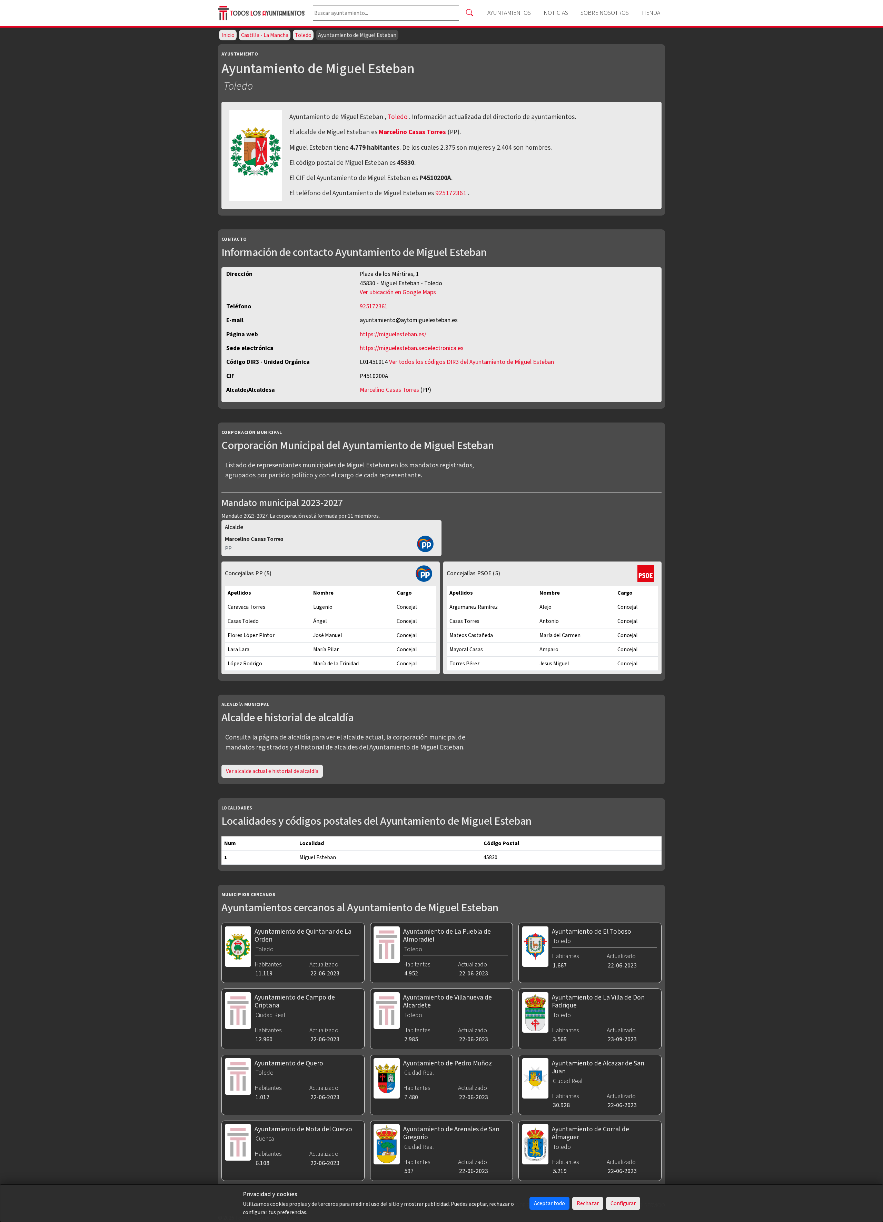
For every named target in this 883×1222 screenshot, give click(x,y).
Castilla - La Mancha (264, 35)
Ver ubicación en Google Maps (398, 292)
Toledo (303, 35)
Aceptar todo (549, 1203)
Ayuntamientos (509, 13)
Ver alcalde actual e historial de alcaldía (272, 771)
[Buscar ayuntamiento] (469, 13)
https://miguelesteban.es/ (393, 334)
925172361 (450, 193)
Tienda (650, 13)
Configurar (623, 1203)
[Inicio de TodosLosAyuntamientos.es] (262, 13)
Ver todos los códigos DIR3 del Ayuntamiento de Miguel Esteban (471, 362)
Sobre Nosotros (605, 13)
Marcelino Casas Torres (413, 132)
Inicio (228, 35)
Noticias (556, 13)
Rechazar (588, 1203)
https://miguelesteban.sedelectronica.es (412, 348)
